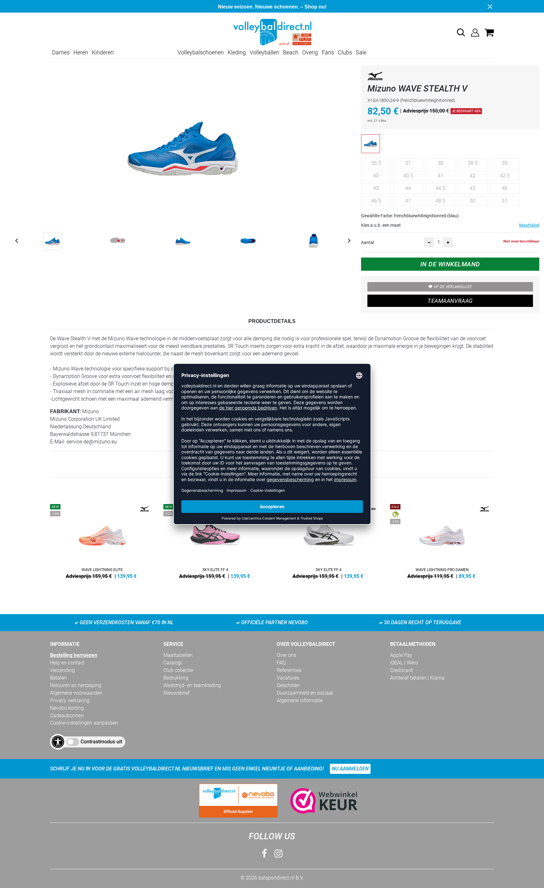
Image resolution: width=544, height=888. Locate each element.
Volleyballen (264, 52)
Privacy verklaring (69, 700)
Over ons (286, 655)
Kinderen (103, 52)
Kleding (237, 52)
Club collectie (178, 670)
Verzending (62, 670)
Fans (328, 52)
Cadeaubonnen (67, 716)
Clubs (345, 52)
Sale (361, 52)
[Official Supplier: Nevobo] (238, 801)
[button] (461, 32)
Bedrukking (175, 678)
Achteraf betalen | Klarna (417, 678)
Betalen (58, 678)
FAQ (281, 663)
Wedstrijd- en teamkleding (192, 685)
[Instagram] (279, 853)
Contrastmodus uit (101, 742)
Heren (80, 52)
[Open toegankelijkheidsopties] (58, 742)
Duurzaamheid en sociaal (305, 693)
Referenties (289, 670)
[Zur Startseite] (272, 32)
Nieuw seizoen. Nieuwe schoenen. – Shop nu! (272, 6)
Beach (290, 52)
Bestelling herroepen (73, 655)
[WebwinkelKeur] (317, 800)
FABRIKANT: (65, 411)
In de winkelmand (450, 264)
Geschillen (288, 685)
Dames (61, 52)
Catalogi (172, 663)
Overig (310, 52)
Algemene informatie (300, 700)
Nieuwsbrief (176, 693)
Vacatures (288, 678)
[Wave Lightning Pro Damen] (442, 540)
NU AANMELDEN (350, 769)
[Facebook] (264, 853)
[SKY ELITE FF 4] (215, 540)
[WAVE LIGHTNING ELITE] (102, 540)
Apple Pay (401, 655)
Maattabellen (178, 655)
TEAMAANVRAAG (450, 300)
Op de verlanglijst (453, 287)
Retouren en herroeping (75, 685)
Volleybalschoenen (201, 52)
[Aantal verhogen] (448, 242)
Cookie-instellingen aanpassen (84, 723)
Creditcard (401, 670)
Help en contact (67, 663)
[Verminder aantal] (429, 242)
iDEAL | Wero (404, 663)
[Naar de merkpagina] (375, 77)
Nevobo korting (67, 708)
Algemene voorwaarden (76, 693)
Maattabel (529, 225)
